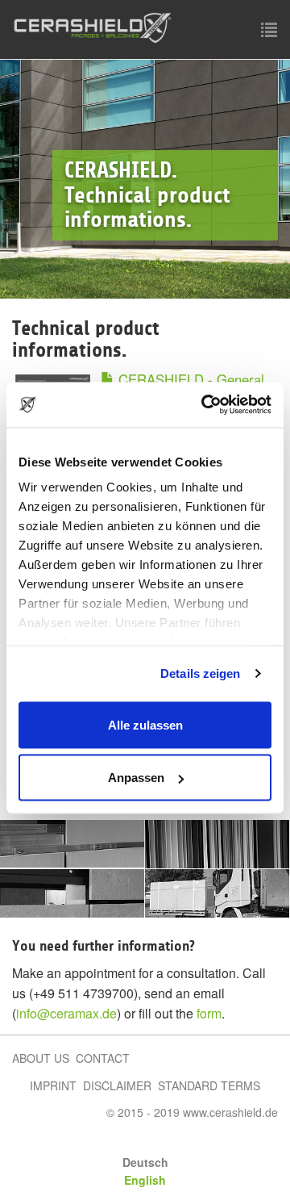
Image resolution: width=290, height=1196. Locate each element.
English (145, 1180)
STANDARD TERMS (209, 1085)
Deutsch (145, 1162)
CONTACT (103, 1058)
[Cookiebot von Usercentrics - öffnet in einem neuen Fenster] (204, 405)
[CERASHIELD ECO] (72, 844)
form (209, 1013)
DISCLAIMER (117, 1085)
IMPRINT (55, 1085)
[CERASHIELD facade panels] (217, 844)
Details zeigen (200, 673)
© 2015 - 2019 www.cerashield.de (192, 1112)
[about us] (217, 893)
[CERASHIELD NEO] (72, 893)
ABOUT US (40, 1058)
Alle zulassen (145, 724)
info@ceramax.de (66, 1013)
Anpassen (136, 777)
